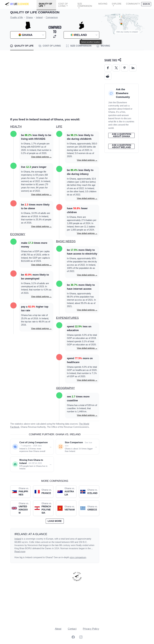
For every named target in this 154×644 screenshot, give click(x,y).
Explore (117, 3)
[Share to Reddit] (107, 76)
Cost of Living (63, 4)
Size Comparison (84, 4)
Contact (72, 628)
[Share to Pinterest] (124, 67)
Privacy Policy (91, 628)
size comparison (78, 557)
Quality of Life (45, 4)
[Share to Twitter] (116, 67)
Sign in (146, 4)
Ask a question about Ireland (121, 146)
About (58, 628)
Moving (102, 3)
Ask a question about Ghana (121, 135)
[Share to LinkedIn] (132, 67)
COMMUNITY (133, 3)
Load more (55, 521)
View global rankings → (41, 157)
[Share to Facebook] (107, 67)
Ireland (17, 539)
